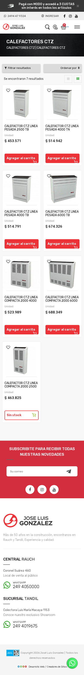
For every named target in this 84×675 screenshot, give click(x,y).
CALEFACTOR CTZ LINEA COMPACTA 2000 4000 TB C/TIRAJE (21, 300)
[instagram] (70, 16)
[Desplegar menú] (77, 26)
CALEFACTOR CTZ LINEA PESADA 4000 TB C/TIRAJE (21, 215)
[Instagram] (42, 489)
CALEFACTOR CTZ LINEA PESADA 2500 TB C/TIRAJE (21, 129)
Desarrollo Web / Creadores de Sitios (48, 666)
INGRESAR (51, 16)
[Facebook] (64, 16)
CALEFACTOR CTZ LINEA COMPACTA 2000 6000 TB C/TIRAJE (62, 300)
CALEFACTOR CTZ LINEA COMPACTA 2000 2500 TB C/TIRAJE (21, 386)
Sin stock (14, 415)
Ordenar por (69, 68)
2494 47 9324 (16, 16)
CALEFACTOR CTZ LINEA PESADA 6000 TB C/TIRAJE (62, 215)
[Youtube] (76, 16)
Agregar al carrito (21, 158)
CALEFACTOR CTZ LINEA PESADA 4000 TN (62, 127)
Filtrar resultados (19, 68)
